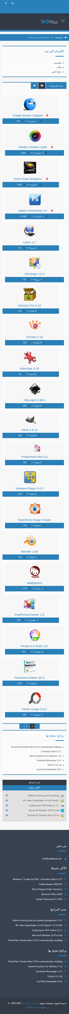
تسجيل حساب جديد (49, 10)
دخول (43, 3)
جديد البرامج (56, 85)
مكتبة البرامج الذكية (31, 1003)
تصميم (37, 1007)
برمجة (46, 1007)
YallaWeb (29, 1007)
